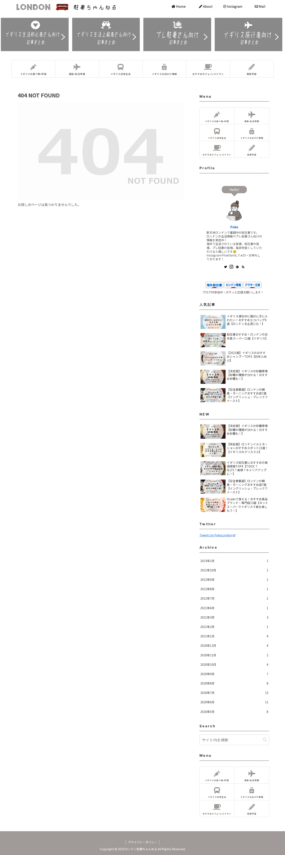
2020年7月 (234, 693)
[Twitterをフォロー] (225, 266)
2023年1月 (234, 561)
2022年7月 (234, 598)
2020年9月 (234, 674)
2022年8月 (234, 589)
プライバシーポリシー (142, 842)
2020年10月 (234, 664)
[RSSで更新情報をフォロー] (243, 266)
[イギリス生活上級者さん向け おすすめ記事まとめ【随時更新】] (107, 34)
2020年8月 (234, 683)
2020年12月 (234, 645)
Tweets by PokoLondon (215, 535)
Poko (234, 227)
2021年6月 (234, 608)
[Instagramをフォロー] (231, 266)
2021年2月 (234, 627)
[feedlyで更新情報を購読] (237, 266)
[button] (265, 739)
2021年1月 (234, 636)
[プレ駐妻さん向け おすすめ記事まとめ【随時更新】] (178, 34)
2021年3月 (234, 617)
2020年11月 (234, 655)
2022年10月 (234, 570)
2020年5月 (234, 712)
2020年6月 (234, 702)
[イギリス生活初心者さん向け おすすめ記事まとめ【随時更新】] (35, 34)
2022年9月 (234, 579)
